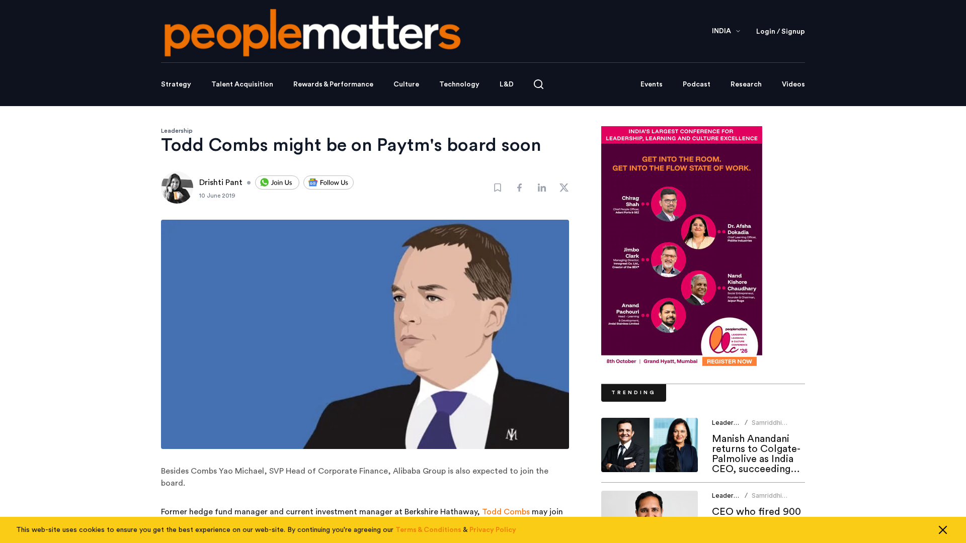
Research (746, 84)
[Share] (520, 188)
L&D (507, 84)
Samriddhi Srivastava (767, 426)
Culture (406, 84)
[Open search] (538, 84)
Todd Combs (506, 512)
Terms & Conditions (428, 529)
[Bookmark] (498, 188)
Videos (793, 84)
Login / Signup (780, 31)
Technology (459, 84)
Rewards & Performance (333, 84)
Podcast (696, 84)
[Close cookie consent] (943, 530)
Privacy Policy (492, 529)
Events (651, 84)
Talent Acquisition (242, 84)
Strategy (176, 84)
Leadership (177, 131)
